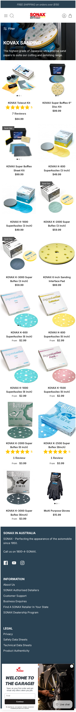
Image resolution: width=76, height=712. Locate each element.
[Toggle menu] (6, 16)
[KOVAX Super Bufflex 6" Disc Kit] (57, 79)
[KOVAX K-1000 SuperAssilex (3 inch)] (19, 198)
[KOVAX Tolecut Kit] (19, 79)
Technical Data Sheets (17, 645)
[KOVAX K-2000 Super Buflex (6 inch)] (19, 419)
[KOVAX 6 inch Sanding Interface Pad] (57, 253)
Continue (20, 702)
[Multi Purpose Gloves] (57, 487)
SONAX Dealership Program (20, 612)
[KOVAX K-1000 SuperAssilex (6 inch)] (19, 364)
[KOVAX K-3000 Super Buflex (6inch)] (19, 487)
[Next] (70, 4)
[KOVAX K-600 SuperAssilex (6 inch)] (19, 309)
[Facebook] (6, 563)
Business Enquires (15, 601)
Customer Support (15, 595)
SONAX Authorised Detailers (21, 590)
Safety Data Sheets (15, 639)
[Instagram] (22, 563)
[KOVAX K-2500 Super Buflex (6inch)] (57, 419)
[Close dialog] (71, 666)
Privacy (8, 634)
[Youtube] (14, 563)
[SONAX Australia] (38, 15)
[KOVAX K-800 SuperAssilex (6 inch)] (57, 309)
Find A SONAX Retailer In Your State (25, 607)
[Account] (62, 16)
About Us (9, 584)
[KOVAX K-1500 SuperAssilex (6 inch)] (57, 364)
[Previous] (5, 4)
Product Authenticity (16, 650)
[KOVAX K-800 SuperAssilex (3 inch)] (57, 143)
